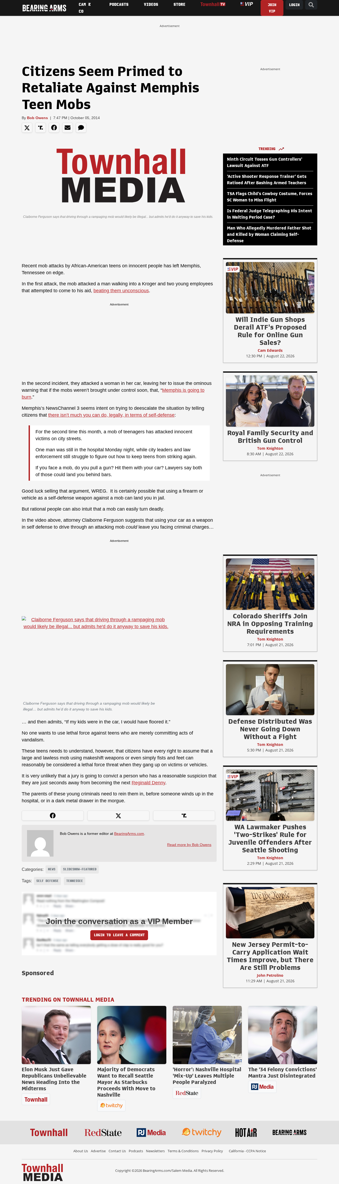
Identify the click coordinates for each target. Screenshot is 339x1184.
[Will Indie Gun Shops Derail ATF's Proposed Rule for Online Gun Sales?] (270, 287)
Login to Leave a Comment (119, 935)
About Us (80, 1151)
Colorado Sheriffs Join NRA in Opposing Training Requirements (270, 624)
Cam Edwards (270, 350)
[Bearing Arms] (44, 7)
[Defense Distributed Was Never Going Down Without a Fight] (270, 689)
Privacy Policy (212, 1151)
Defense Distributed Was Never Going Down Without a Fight (270, 729)
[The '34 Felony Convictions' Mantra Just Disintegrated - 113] (282, 1035)
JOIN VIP (272, 8)
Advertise (98, 1151)
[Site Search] (311, 5)
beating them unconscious (121, 290)
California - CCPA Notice (247, 1151)
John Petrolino (270, 975)
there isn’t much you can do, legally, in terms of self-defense (111, 415)
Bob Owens (37, 118)
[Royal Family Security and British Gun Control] (270, 401)
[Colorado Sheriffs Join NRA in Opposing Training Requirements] (270, 584)
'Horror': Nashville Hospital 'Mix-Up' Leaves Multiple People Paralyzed (207, 1076)
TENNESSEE (74, 881)
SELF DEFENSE (47, 881)
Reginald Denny (148, 782)
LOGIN (294, 5)
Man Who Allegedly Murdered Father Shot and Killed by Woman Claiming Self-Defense (269, 234)
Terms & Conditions (183, 1151)
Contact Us (117, 1151)
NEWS (51, 869)
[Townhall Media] (42, 1172)
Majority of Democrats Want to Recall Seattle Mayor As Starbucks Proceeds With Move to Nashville (126, 1082)
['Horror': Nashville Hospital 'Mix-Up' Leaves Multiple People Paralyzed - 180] (207, 1035)
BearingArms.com (129, 833)
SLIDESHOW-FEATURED (79, 869)
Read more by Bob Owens (189, 845)
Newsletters (155, 1151)
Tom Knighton (270, 448)
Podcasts (136, 1151)
